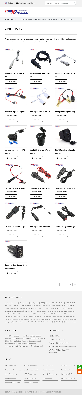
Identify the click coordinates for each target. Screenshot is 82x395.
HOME (7, 19)
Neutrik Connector (49, 374)
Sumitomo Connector (69, 370)
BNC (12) (68, 303)
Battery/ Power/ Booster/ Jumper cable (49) (22, 314)
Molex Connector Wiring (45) (51, 311)
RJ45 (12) (62, 303)
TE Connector (10, 365)
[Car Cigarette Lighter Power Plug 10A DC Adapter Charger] (41, 175)
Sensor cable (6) (71, 322)
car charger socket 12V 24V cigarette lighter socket (26, 150)
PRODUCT (14, 19)
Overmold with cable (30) (35, 316)
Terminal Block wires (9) (59, 319)
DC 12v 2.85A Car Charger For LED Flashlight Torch (25, 227)
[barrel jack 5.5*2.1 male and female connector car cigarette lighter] (41, 98)
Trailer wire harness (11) (43, 319)
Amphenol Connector (13, 370)
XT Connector (48, 378)
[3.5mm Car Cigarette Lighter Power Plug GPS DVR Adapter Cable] (66, 213)
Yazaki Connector (49, 370)
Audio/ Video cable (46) (28, 319)
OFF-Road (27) (60, 322)
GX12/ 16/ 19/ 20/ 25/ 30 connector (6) (50, 308)
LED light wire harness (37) (33, 311)
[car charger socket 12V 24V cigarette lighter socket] (16, 136)
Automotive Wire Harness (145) (31, 305)
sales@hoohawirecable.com (26, 3)
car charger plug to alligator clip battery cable (23, 188)
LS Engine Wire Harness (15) (46, 322)
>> (75, 284)
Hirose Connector (68, 378)
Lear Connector (11, 374)
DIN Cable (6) (46, 305)
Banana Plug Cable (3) (29, 322)
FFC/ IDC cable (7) (14, 319)
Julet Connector (11, 378)
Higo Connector (30, 378)
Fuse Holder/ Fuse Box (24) (45, 314)
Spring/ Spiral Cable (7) (15, 322)
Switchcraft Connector (69, 374)
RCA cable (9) (16, 305)
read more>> (37, 346)
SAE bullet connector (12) (60, 305)
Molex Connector (31, 365)
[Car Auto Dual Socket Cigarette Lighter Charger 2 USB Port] (16, 251)
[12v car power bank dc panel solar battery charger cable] (41, 60)
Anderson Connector (32, 382)
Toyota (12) (36, 303)
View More (12, 81)
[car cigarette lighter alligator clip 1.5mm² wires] (66, 98)
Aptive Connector (68, 365)
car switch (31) (27, 303)
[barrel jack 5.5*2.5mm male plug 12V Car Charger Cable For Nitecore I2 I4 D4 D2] (41, 213)
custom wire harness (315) (13, 303)
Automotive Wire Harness (55, 19)
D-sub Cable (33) (53, 303)
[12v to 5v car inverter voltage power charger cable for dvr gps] (66, 60)
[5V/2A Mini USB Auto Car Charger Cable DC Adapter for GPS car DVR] (66, 175)
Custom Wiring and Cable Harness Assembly (33, 19)
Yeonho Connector (12, 382)
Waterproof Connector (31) (28, 308)
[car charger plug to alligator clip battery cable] (16, 175)
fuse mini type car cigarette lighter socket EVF (23, 112)
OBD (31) (44, 303)
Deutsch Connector (31, 370)
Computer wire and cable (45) (17, 316)
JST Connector (48, 365)
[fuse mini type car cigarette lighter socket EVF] (16, 98)
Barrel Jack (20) (19, 311)
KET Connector (30, 374)
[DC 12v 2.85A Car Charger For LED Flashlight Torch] (16, 213)
